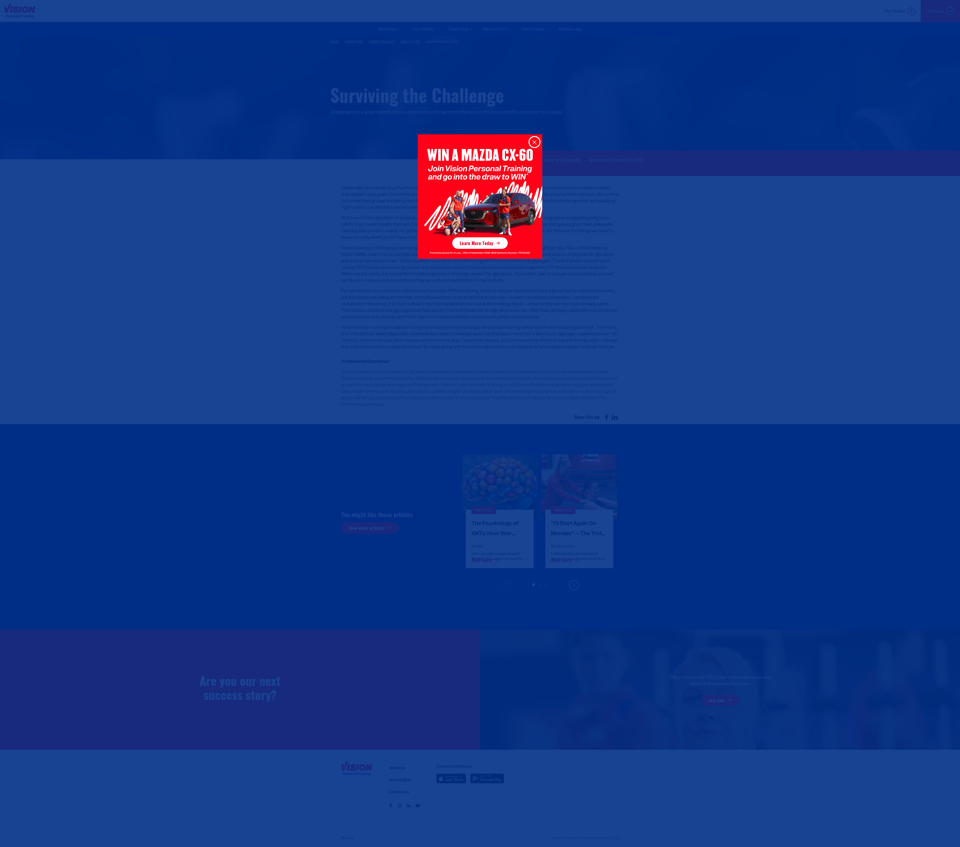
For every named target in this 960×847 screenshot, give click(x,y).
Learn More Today (476, 243)
